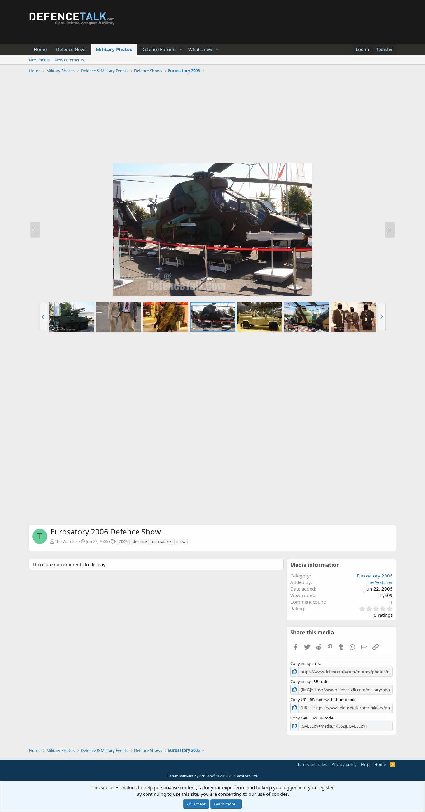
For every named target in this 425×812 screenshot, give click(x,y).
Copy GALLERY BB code (311, 718)
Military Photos (114, 49)
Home (40, 49)
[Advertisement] (212, 119)
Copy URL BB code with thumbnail (322, 699)
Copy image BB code (309, 681)
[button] (181, 49)
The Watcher (66, 541)
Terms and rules (312, 764)
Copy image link (305, 663)
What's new (200, 49)
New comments (69, 60)
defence (140, 541)
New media (39, 60)
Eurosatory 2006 (375, 575)
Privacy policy (344, 764)
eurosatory (161, 541)
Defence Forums (158, 49)
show (180, 541)
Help (365, 764)
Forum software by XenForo (212, 775)
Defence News (71, 49)
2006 (123, 541)
